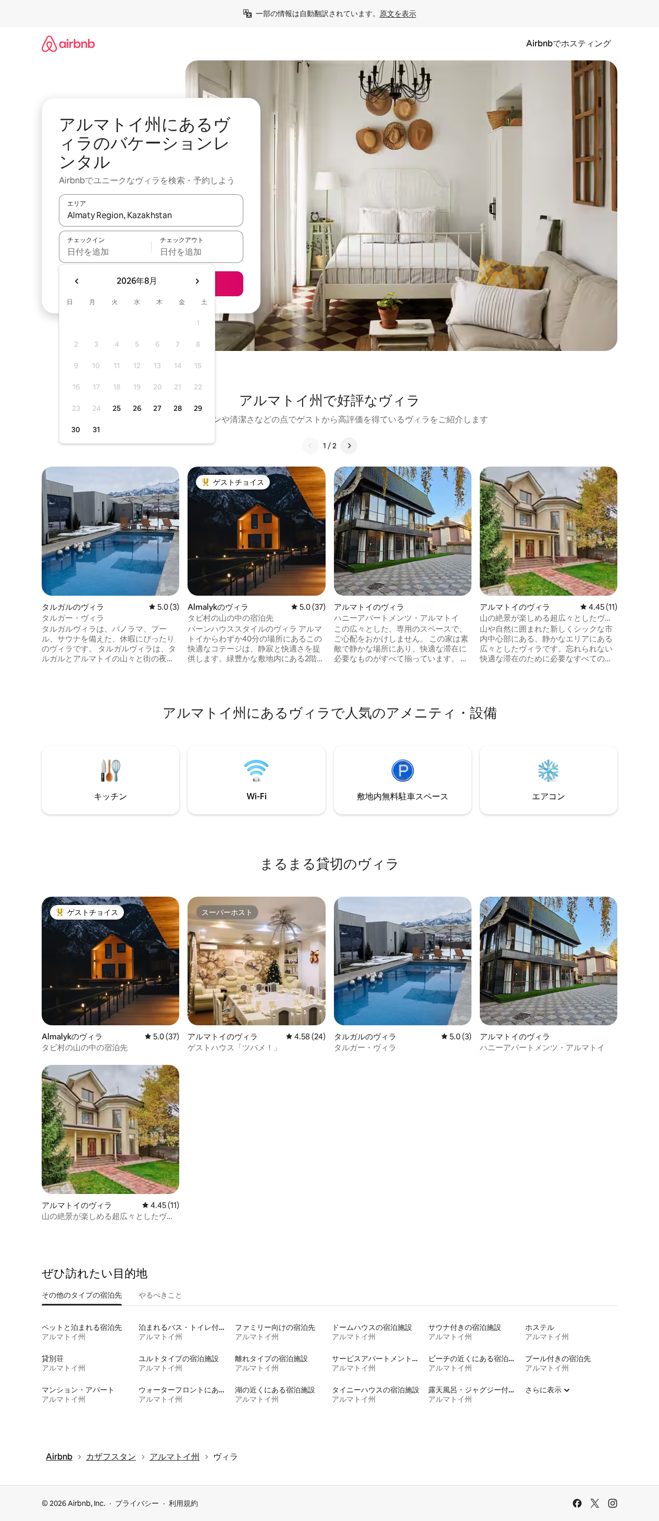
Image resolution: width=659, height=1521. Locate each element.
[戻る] (310, 445)
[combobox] (151, 215)
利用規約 (183, 1503)
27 (157, 408)
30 (75, 429)
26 (137, 408)
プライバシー (137, 1503)
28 (177, 408)
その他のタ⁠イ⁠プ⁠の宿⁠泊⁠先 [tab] (82, 1295)
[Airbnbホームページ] (68, 43)
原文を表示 (398, 13)
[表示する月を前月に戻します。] (77, 281)
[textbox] (105, 251)
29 (198, 408)
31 (96, 429)
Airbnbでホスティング (568, 43)
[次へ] (349, 445)
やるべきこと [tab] (160, 1295)
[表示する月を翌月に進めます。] (197, 281)
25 (117, 408)
